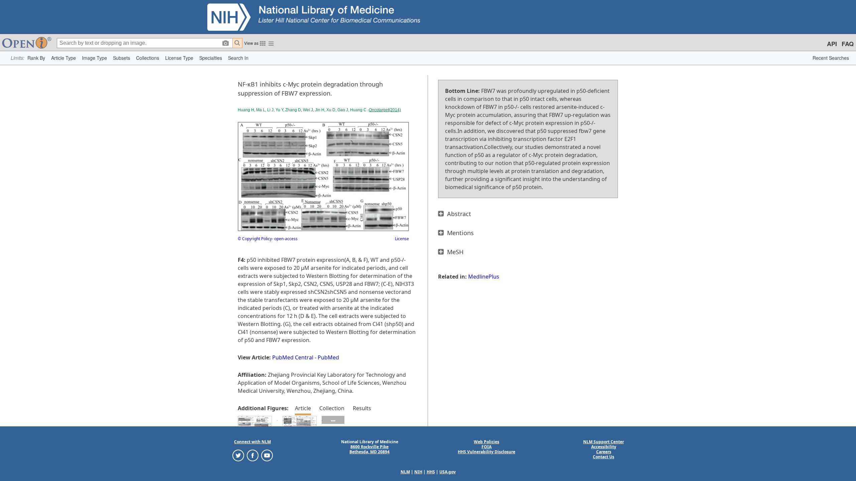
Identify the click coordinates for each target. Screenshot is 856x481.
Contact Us (603, 457)
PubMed (328, 357)
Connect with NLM (252, 442)
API (832, 43)
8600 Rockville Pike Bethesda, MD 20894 (369, 449)
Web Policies (486, 442)
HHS (431, 472)
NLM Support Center (603, 442)
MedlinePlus (483, 276)
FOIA (486, 447)
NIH (418, 472)
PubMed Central (292, 357)
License (402, 239)
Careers (603, 452)
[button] (36, 58)
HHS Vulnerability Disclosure (486, 452)
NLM (405, 472)
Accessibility (603, 447)
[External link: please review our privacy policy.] (238, 455)
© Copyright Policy (255, 239)
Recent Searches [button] (831, 57)
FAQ (848, 43)
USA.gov (447, 472)
